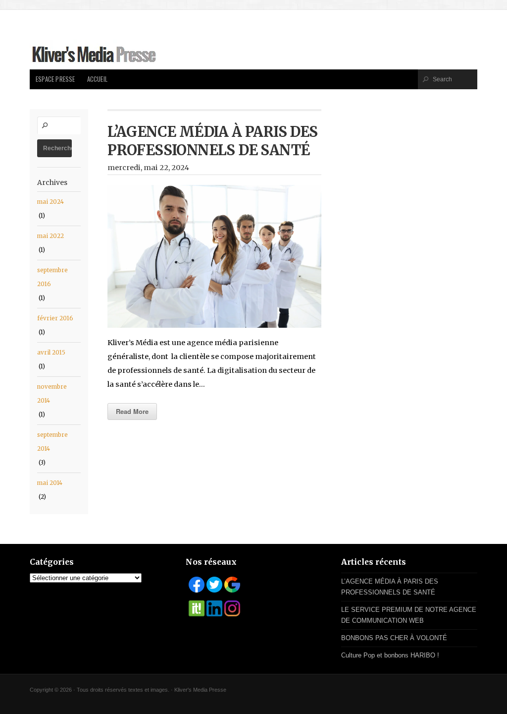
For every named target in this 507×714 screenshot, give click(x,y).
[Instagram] (232, 608)
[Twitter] (214, 584)
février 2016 (55, 318)
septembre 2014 (52, 441)
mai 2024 (50, 201)
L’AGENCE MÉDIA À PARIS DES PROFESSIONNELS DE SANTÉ (212, 141)
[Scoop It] (196, 608)
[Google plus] (232, 584)
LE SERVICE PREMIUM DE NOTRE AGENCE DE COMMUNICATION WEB (408, 615)
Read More (132, 411)
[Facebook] (196, 584)
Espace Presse (55, 79)
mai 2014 (49, 482)
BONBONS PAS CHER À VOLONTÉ (394, 638)
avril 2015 (51, 352)
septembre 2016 (52, 277)
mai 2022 (50, 236)
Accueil (97, 79)
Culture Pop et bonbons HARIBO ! (390, 655)
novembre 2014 (52, 393)
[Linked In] (214, 608)
